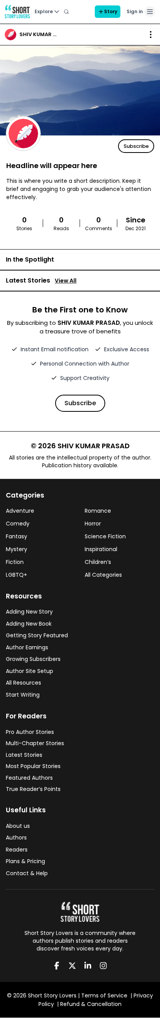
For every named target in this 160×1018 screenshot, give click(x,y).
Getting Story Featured (37, 635)
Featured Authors (29, 778)
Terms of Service (104, 995)
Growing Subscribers (33, 659)
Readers (17, 849)
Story (110, 11)
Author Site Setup (29, 671)
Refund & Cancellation (91, 1004)
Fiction (15, 562)
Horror (93, 523)
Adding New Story (29, 612)
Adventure (20, 511)
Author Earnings (27, 647)
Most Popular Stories (33, 766)
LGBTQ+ (16, 575)
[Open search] (66, 12)
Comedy (18, 523)
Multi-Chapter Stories (35, 743)
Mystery (16, 549)
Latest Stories (24, 755)
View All (66, 280)
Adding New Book (29, 624)
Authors (16, 837)
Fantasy (16, 536)
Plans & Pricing (25, 861)
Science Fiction (105, 536)
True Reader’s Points (33, 789)
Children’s (98, 562)
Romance (98, 511)
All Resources (23, 683)
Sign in (135, 11)
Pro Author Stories (30, 732)
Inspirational (101, 549)
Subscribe (136, 146)
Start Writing (23, 695)
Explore (44, 11)
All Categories (103, 575)
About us (18, 826)
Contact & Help (27, 873)
